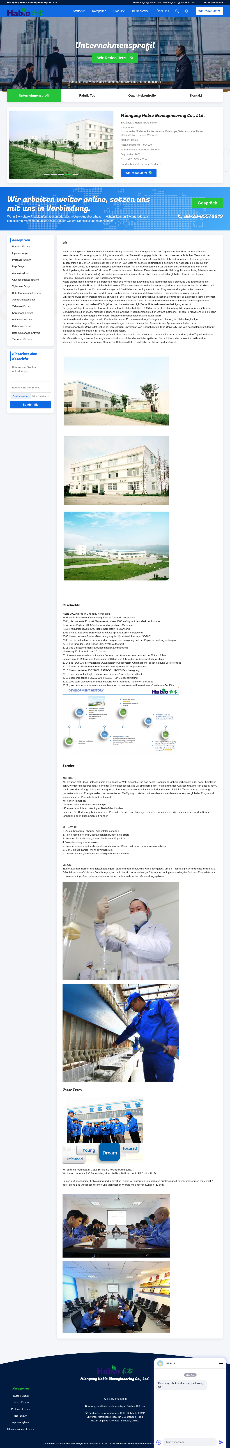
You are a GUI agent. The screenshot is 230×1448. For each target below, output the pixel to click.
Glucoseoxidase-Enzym (25, 279)
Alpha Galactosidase (24, 299)
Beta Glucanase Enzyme (26, 332)
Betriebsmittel (141, 11)
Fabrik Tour (88, 95)
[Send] (221, 1442)
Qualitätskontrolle (142, 95)
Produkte (119, 11)
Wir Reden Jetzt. (209, 11)
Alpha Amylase (20, 273)
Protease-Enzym (21, 259)
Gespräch (207, 202)
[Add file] (158, 1442)
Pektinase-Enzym (22, 319)
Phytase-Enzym (21, 246)
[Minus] (221, 1363)
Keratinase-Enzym (22, 312)
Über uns (163, 11)
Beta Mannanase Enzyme (27, 293)
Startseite (79, 11)
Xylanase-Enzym (21, 286)
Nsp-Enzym (18, 266)
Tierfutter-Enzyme (22, 339)
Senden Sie (30, 404)
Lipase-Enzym (20, 253)
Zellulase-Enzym (21, 306)
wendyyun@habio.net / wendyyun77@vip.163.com (165, 2)
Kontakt (196, 95)
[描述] (186, 11)
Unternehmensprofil (34, 95)
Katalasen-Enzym (22, 326)
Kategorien (99, 11)
